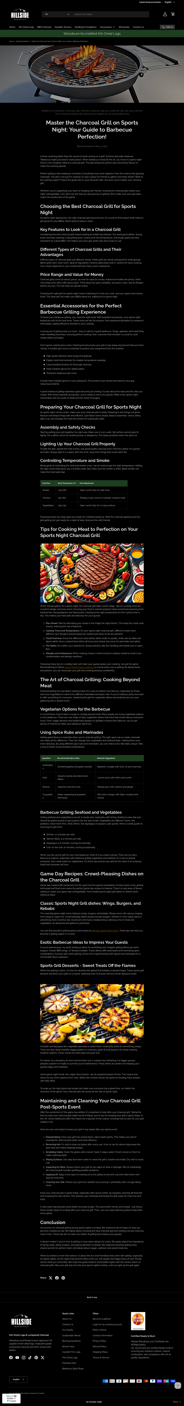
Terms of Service (101, 1357)
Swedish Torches (63, 27)
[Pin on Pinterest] (63, 1278)
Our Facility (67, 1330)
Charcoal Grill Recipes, (77, 111)
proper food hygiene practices (79, 667)
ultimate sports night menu (105, 930)
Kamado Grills (69, 1363)
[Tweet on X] (50, 1278)
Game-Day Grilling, (119, 111)
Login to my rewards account (107, 1324)
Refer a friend (99, 1330)
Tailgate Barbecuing (118, 114)
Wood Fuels (68, 1346)
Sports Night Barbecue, (95, 114)
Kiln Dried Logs (26, 27)
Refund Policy (100, 1346)
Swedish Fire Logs (71, 1352)
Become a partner (102, 1319)
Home (12, 27)
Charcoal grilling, (100, 111)
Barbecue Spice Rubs (73, 1368)
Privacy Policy (99, 1341)
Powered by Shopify (36, 1393)
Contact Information (103, 1335)
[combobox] (95, 14)
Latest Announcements (150, 2)
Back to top (92, 1297)
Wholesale (124, 27)
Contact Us (138, 27)
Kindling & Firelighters (85, 27)
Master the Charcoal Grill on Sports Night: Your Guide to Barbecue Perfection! (60, 41)
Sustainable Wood (71, 1335)
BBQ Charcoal (44, 27)
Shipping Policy (100, 1352)
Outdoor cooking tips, (71, 114)
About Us (66, 1319)
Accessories (106, 27)
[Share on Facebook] (57, 1278)
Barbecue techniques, (53, 111)
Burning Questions (22, 41)
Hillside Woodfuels (22, 1393)
